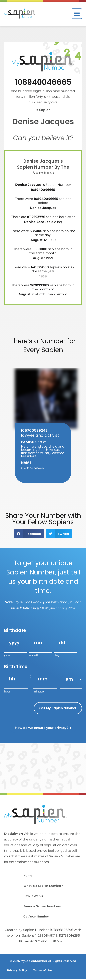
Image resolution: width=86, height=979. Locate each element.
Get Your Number (36, 916)
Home (27, 875)
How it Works (33, 896)
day (56, 655)
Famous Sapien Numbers (42, 906)
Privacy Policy (17, 970)
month (34, 655)
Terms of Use (42, 970)
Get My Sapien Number (58, 708)
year (7, 655)
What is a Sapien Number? (43, 886)
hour (7, 691)
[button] (77, 13)
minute (38, 691)
